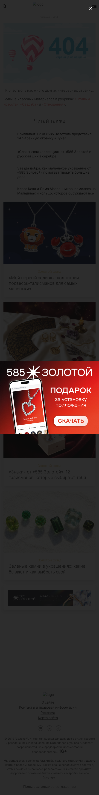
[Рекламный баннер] (49, 397)
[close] (90, 8)
